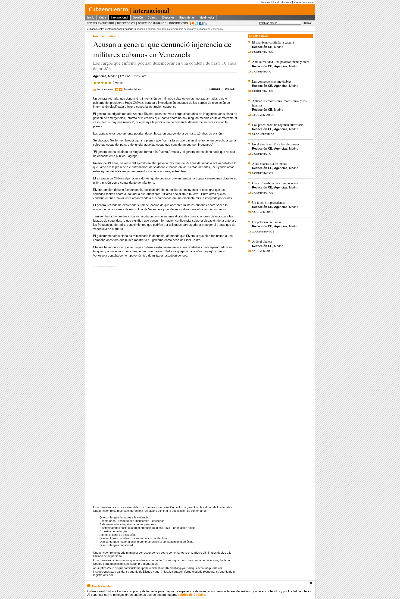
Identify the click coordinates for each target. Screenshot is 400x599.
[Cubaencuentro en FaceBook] (201, 23)
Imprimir (214, 89)
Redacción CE (262, 47)
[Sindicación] (192, 23)
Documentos (178, 23)
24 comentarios (263, 134)
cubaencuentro (95, 29)
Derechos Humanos (152, 23)
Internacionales (104, 36)
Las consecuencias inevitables (271, 81)
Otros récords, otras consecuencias (275, 183)
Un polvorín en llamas (266, 222)
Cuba (102, 17)
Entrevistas (187, 17)
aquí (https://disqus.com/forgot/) (174, 571)
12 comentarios (263, 251)
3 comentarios (262, 192)
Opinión (138, 17)
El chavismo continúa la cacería (273, 42)
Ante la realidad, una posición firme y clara (280, 62)
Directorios (126, 23)
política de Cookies (191, 594)
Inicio (90, 17)
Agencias (99, 76)
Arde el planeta (262, 241)
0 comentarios (105, 89)
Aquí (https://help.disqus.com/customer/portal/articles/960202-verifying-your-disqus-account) (151, 568)
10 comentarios (263, 212)
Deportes (168, 17)
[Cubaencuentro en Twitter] (196, 23)
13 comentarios (263, 114)
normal (297, 2)
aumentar (308, 2)
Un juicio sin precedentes (268, 202)
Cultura (152, 17)
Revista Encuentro (100, 23)
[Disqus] (165, 329)
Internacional (119, 17)
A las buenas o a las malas (269, 163)
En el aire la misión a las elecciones (275, 144)
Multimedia (207, 17)
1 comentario (261, 71)
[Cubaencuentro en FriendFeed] (205, 23)
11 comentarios (263, 231)
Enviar (230, 89)
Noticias (129, 29)
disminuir (286, 2)
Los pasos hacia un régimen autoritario (277, 124)
